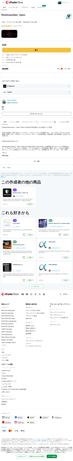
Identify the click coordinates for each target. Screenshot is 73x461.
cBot (4, 7)
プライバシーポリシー (47, 452)
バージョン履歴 (14, 122)
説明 (5, 122)
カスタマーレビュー (28, 122)
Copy (33, 7)
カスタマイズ (21, 456)
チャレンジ (42, 6)
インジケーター (14, 7)
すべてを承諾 (52, 456)
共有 (38, 161)
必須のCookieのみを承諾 (36, 456)
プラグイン (24, 7)
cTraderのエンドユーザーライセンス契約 (41, 441)
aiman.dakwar (11, 100)
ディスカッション (47, 122)
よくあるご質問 (64, 122)
